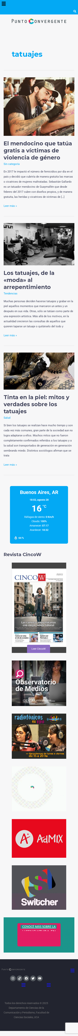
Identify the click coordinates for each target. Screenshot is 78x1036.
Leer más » (10, 206)
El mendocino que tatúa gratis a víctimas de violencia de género (38, 150)
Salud (7, 417)
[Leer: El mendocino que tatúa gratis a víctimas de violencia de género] (39, 106)
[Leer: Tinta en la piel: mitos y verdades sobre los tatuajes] (39, 371)
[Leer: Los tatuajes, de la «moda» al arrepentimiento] (39, 244)
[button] (3, 4)
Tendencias (10, 293)
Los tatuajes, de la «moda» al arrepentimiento (29, 280)
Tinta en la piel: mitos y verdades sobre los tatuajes (36, 404)
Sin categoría (12, 164)
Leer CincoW (38, 648)
